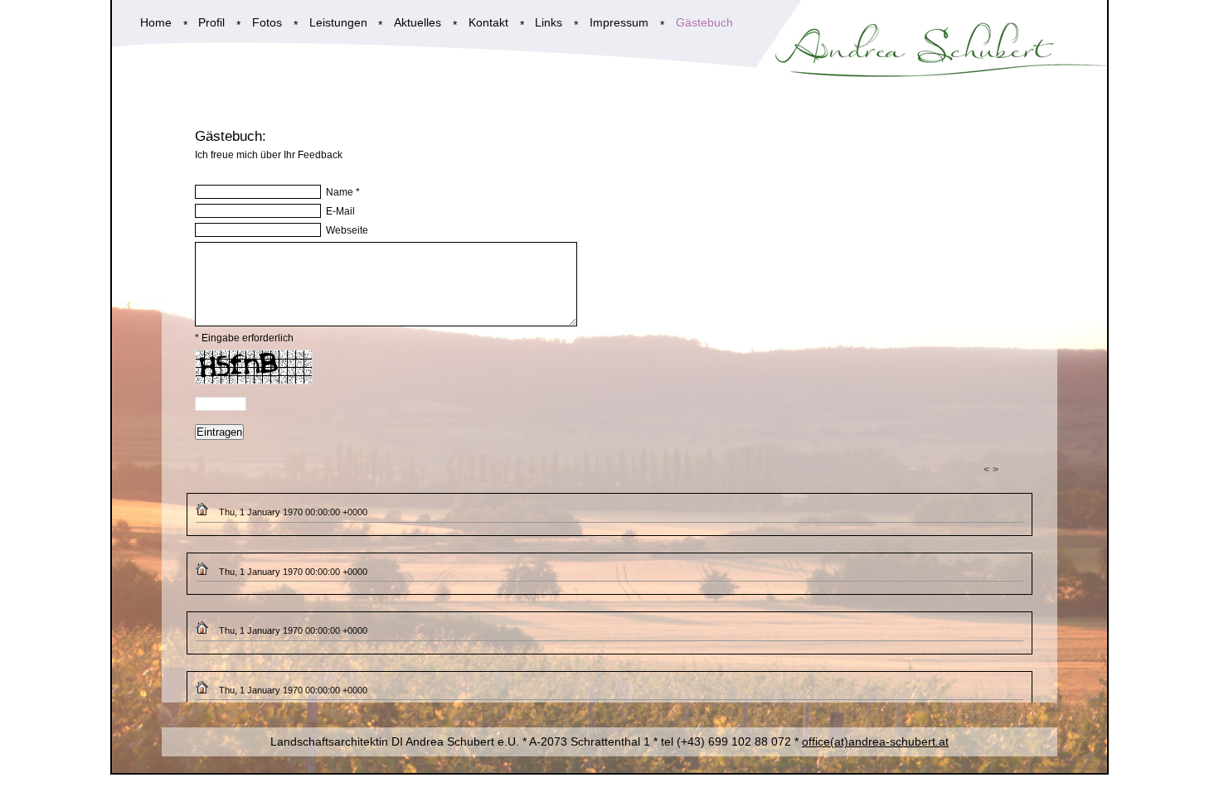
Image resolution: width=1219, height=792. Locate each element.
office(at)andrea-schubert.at (875, 742)
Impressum (619, 23)
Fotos (267, 23)
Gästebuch (704, 23)
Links (548, 23)
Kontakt (488, 23)
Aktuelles (417, 23)
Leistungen (338, 23)
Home (156, 23)
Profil (211, 23)
